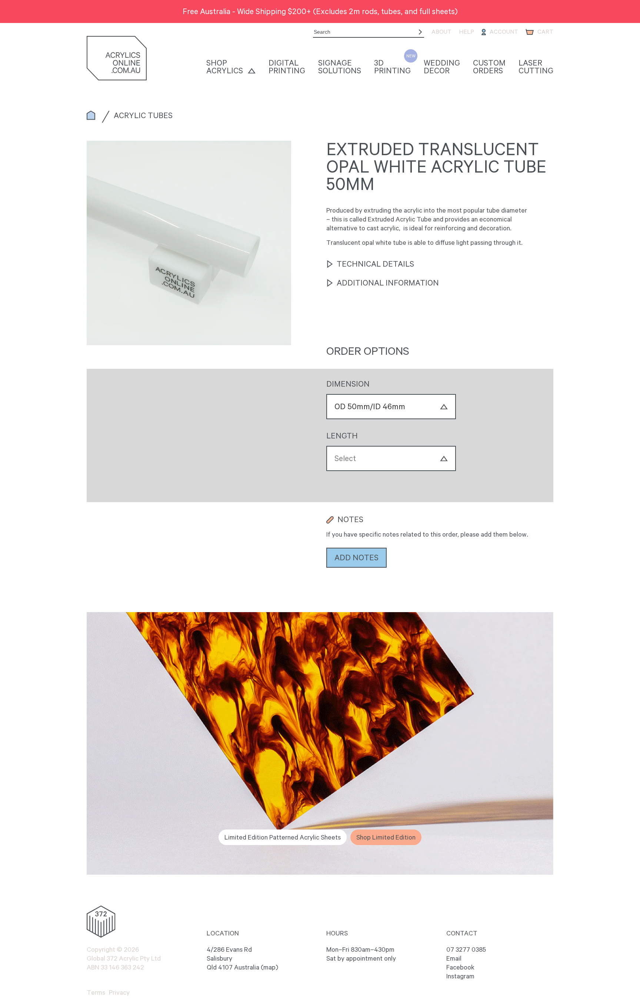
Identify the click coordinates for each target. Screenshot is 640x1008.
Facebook (460, 967)
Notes (350, 519)
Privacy (119, 992)
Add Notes (356, 557)
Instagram (460, 976)
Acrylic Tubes (143, 115)
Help (466, 32)
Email (453, 958)
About (441, 32)
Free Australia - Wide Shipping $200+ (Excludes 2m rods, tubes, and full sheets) (320, 11)
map (269, 967)
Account (504, 32)
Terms (96, 992)
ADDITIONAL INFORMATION (388, 283)
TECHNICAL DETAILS (375, 264)
